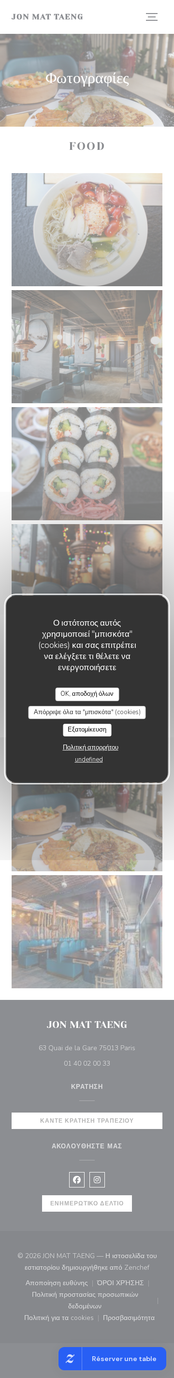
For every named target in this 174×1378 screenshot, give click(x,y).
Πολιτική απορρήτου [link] (90, 747)
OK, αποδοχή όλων (87, 693)
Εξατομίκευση (87, 729)
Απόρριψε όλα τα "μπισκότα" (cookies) (87, 712)
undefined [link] (89, 759)
